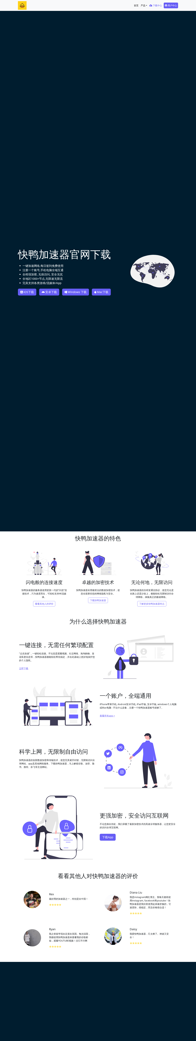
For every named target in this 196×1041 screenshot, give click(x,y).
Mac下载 (102, 292)
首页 (136, 5)
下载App (107, 837)
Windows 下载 (77, 292)
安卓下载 (51, 292)
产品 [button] (143, 5)
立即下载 (23, 668)
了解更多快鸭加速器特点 (151, 603)
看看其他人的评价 (44, 603)
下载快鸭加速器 (98, 600)
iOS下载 (29, 292)
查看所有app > (107, 715)
